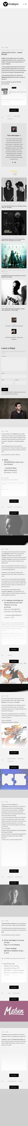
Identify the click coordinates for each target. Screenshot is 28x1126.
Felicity (9, 116)
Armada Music (21, 758)
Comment (3, 356)
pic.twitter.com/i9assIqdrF (13, 611)
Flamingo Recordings (12, 1081)
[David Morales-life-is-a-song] (14, 222)
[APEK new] (4, 92)
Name (2, 373)
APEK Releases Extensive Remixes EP (17, 92)
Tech (7, 271)
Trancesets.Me (21, 482)
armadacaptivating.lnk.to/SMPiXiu (10, 722)
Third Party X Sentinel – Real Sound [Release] (14, 337)
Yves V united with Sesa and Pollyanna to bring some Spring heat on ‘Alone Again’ (12, 309)
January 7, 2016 (9, 617)
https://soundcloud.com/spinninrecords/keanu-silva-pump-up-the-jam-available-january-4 (13, 835)
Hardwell (10, 655)
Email (2, 379)
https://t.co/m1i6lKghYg (12, 945)
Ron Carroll (10, 118)
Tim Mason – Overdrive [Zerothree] (14, 325)
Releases (21, 90)
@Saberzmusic (9, 966)
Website (17, 379)
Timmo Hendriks (16, 993)
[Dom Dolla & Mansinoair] (14, 189)
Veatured (8, 49)
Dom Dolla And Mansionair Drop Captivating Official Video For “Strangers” (13, 206)
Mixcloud (3, 484)
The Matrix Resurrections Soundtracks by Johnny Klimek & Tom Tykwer (13, 276)
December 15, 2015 (10, 472)
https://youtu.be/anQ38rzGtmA (14, 839)
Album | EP (11, 90)
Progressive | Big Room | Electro (18, 270)
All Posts (3, 49)
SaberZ (9, 993)
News (7, 203)
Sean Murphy (10, 761)
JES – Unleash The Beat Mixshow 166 (9, 482)
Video (14, 203)
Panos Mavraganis (13, 135)
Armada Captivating (12, 758)
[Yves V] (14, 292)
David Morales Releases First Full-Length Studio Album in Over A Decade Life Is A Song (13, 240)
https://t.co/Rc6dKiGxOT (12, 609)
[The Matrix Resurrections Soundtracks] (14, 255)
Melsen (20, 1081)
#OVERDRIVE (8, 462)
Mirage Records (17, 116)
